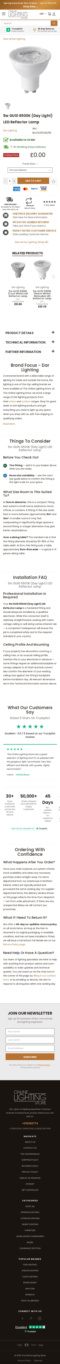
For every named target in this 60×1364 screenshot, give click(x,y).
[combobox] (27, 23)
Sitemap (30, 1183)
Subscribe (30, 1057)
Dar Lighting (10, 130)
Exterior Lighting (30, 1218)
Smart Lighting (30, 1224)
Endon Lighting (30, 1270)
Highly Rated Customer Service (34, 231)
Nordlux (30, 1294)
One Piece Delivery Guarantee (32, 214)
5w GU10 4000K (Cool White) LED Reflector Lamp (18, 294)
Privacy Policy (44, 1065)
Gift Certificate (30, 1190)
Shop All (30, 1206)
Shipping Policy (30, 1159)
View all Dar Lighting (14, 39)
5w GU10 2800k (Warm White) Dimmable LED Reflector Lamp (42, 295)
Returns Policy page (14, 944)
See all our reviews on (29, 828)
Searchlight (30, 1282)
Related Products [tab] (27, 253)
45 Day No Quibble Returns (30, 222)
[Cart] (49, 14)
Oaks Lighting (30, 1276)
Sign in (23, 1178)
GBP (42, 13)
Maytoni (30, 1288)
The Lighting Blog (30, 1154)
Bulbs (30, 1242)
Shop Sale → (30, 6)
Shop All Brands (30, 1300)
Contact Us (30, 1147)
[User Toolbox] (54, 14)
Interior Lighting (30, 1212)
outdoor (26, 401)
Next (53, 276)
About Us (30, 1141)
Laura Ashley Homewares (30, 1236)
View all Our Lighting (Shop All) (31, 242)
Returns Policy (30, 1166)
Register (35, 1178)
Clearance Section (30, 1248)
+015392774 (30, 1123)
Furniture (30, 1230)
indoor (12, 401)
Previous (7, 276)
